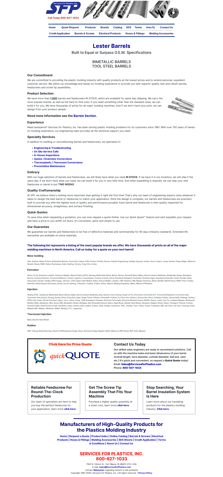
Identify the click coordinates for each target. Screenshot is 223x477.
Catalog (117, 27)
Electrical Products (110, 33)
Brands (104, 27)
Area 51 (150, 27)
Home (52, 27)
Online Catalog (118, 436)
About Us (112, 443)
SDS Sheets (125, 439)
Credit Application (59, 33)
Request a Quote (79, 436)
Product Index (99, 436)
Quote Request (70, 27)
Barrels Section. (85, 116)
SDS (128, 27)
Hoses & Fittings (135, 33)
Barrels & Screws (84, 33)
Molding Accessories (161, 33)
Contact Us (166, 27)
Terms (138, 27)
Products (90, 27)
